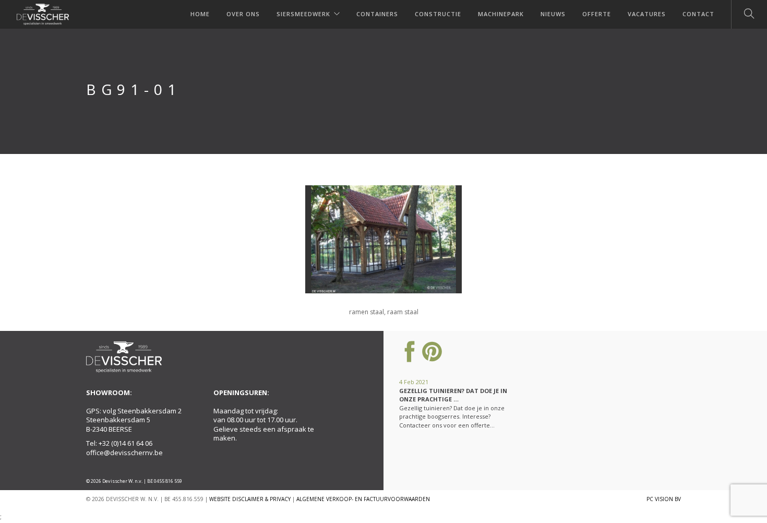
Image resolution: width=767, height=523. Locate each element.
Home (200, 14)
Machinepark (501, 14)
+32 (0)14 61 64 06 (125, 443)
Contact (698, 14)
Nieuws (553, 14)
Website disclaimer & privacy (250, 499)
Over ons (243, 14)
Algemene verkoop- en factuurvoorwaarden (363, 499)
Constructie (438, 14)
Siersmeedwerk (303, 14)
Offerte (596, 14)
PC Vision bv (663, 499)
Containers (377, 14)
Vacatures (647, 14)
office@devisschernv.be (124, 452)
